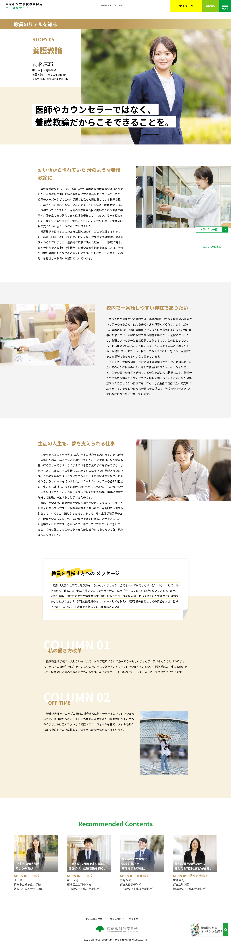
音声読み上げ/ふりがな (112, 5)
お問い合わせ (116, 919)
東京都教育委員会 (95, 919)
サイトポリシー (137, 919)
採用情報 (210, 6)
